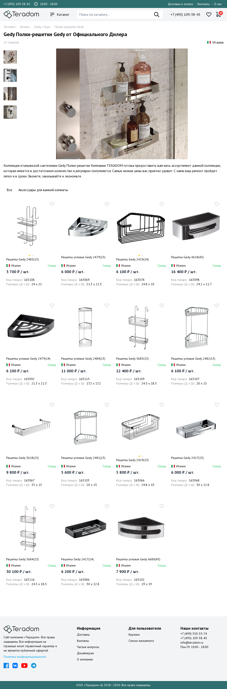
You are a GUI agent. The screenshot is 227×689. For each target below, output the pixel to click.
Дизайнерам (85, 653)
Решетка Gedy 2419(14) (132, 259)
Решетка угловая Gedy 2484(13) (83, 359)
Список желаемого (141, 641)
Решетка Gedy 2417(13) (187, 458)
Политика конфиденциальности (25, 657)
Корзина (134, 635)
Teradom (10, 27)
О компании (85, 659)
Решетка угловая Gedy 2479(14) (28, 359)
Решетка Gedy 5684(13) (22, 559)
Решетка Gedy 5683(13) (132, 359)
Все (9, 190)
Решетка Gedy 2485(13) (22, 259)
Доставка (83, 635)
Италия (24, 27)
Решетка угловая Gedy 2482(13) (193, 359)
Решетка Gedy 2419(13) (132, 460)
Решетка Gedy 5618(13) (22, 458)
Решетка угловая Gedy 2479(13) (83, 257)
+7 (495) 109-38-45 (17, 4)
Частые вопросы (88, 647)
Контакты (203, 4)
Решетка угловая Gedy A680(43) (138, 559)
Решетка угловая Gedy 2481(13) (83, 458)
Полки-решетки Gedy (69, 27)
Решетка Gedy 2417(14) (77, 559)
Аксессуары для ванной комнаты (43, 190)
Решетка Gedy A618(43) (187, 257)
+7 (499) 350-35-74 (193, 634)
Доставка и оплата (180, 4)
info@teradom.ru (191, 642)
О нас (218, 4)
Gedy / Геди (42, 27)
